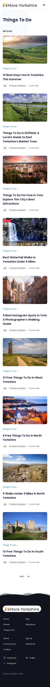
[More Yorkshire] (20, 5)
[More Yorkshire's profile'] (5, 85)
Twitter (32, 658)
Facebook (11, 658)
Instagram (11, 663)
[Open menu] (44, 5)
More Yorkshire (18, 85)
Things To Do (9, 68)
